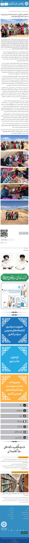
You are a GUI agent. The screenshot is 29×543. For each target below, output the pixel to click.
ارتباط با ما (11, 508)
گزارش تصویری (26, 518)
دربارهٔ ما (27, 510)
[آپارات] (6, 530)
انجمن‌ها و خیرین (10, 514)
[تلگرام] (11, 530)
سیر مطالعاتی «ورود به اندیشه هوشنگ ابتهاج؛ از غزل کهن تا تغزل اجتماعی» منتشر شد (16, 468)
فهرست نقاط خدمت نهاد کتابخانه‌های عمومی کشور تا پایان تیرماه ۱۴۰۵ (15, 494)
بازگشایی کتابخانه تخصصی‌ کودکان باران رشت (19, 464)
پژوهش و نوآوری (26, 514)
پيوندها (3, 1)
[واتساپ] (14, 530)
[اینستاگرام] (8, 530)
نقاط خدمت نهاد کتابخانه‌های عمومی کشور (20, 472)
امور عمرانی (26, 516)
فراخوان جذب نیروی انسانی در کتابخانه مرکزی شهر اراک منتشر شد (15, 459)
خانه (28, 508)
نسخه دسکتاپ (24, 532)
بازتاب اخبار (11, 516)
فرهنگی (12, 512)
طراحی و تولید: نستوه (14, 542)
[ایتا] (23, 530)
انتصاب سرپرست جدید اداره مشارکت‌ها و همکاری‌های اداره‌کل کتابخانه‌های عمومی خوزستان (14, 461)
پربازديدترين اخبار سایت (23, 457)
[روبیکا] (26, 530)
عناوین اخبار (11, 510)
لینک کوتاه (2, 237)
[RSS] (3, 530)
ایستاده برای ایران (26, 250)
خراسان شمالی (19, 8)
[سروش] (20, 530)
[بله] (17, 530)
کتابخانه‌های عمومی (25, 512)
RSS (2, 1)
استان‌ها (25, 8)
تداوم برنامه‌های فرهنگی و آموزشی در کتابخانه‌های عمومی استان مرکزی (14, 466)
